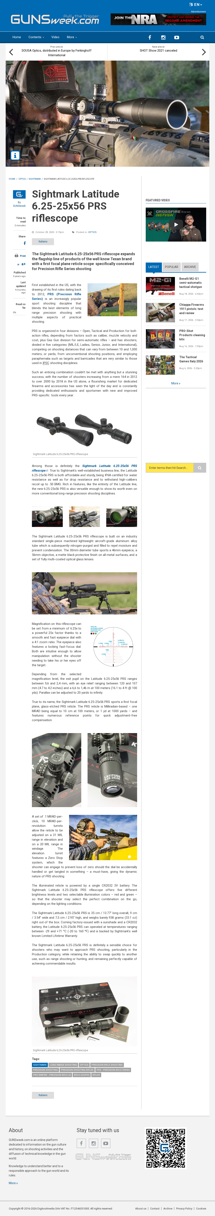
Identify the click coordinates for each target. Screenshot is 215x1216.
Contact (155, 1208)
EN (196, 4)
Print (23, 256)
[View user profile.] (19, 194)
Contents (35, 37)
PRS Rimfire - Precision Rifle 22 (52, 1075)
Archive (190, 267)
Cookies (201, 1208)
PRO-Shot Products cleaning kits (192, 335)
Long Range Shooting (63, 1065)
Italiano (43, 241)
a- (18, 264)
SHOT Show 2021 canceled (158, 50)
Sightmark (40, 1065)
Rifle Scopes (81, 1075)
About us (140, 1208)
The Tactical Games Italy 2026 (191, 359)
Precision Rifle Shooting (107, 1065)
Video (55, 37)
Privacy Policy (184, 1208)
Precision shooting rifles (77, 1070)
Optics (92, 232)
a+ (23, 264)
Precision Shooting (45, 1070)
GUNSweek (19, 205)
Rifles (96, 1075)
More (70, 37)
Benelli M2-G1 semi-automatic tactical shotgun (190, 283)
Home (17, 37)
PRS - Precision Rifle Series (113, 1070)
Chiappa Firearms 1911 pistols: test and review (191, 309)
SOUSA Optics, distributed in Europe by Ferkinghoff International (57, 53)
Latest (155, 267)
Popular (171, 267)
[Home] (55, 18)
